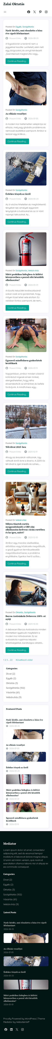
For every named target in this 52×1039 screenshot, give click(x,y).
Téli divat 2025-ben (16, 447)
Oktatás (19, 612)
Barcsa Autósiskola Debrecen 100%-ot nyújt (26, 618)
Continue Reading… (18, 62)
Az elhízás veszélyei (16, 113)
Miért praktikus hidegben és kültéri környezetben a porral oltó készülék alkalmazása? (25, 277)
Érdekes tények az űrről (18, 194)
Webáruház (33, 270)
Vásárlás (10, 692)
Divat (9, 673)
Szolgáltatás (28, 26)
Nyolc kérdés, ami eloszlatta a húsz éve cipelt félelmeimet (24, 32)
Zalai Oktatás (13, 4)
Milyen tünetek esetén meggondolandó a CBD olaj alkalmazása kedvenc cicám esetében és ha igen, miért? (25, 528)
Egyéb (18, 26)
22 (11, 659)
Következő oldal (24, 659)
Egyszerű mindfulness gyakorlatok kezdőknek (24, 362)
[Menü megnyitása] (5, 12)
